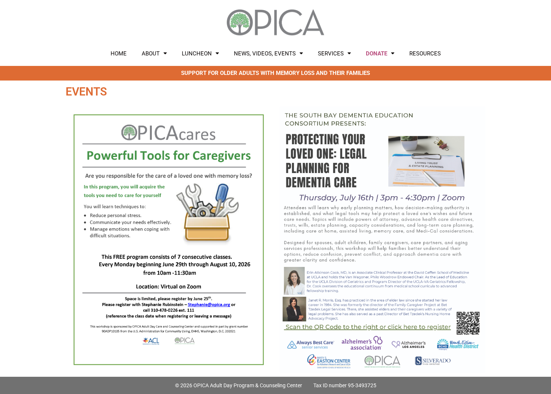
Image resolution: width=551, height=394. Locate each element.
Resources (425, 53)
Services (331, 53)
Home (119, 53)
